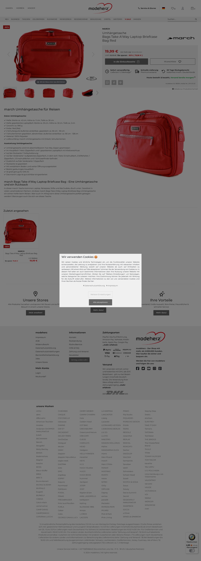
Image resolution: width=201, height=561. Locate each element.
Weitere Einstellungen (101, 294)
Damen (9, 8)
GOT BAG (84, 425)
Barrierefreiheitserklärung (47, 355)
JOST (82, 489)
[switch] (192, 550)
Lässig (104, 418)
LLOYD (104, 436)
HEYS (82, 461)
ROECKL (127, 443)
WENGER (149, 501)
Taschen (26, 19)
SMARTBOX (128, 506)
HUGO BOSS (85, 475)
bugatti (39, 492)
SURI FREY (149, 422)
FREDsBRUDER (65, 500)
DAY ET (61, 429)
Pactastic (105, 503)
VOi (146, 494)
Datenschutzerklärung (46, 348)
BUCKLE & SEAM (43, 485)
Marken (137, 19)
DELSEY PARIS (64, 436)
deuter (61, 446)
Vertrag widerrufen (79, 360)
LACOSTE (84, 517)
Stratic (147, 414)
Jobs (38, 358)
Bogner (39, 460)
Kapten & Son (86, 493)
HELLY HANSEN (87, 453)
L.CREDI (83, 514)
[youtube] (150, 369)
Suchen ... (172, 19)
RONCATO (127, 446)
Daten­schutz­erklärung (95, 286)
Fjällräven (62, 489)
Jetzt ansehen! (35, 312)
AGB (38, 341)
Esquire (61, 482)
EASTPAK (62, 464)
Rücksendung (75, 341)
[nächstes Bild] (93, 54)
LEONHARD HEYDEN (111, 425)
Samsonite (128, 461)
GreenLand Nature (88, 432)
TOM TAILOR (150, 460)
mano (104, 453)
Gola (82, 418)
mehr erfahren (110, 345)
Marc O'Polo (106, 464)
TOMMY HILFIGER (153, 456)
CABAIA (39, 499)
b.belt (38, 435)
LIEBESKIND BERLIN (110, 429)
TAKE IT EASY (150, 425)
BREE (38, 474)
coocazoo (62, 422)
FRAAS (61, 496)
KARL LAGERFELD (88, 496)
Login (38, 373)
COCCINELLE (64, 418)
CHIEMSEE (63, 411)
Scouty (126, 489)
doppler (61, 453)
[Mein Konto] (183, 8)
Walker (148, 498)
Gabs (60, 514)
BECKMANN (41, 438)
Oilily (103, 485)
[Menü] (196, 534)
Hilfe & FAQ (74, 348)
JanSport (84, 482)
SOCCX (126, 509)
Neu (7, 19)
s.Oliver (126, 513)
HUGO (82, 471)
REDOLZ (127, 432)
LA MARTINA (107, 411)
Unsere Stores (42, 362)
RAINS (126, 429)
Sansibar (127, 464)
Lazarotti (105, 422)
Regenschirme (81, 19)
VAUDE (148, 487)
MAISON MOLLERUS (110, 443)
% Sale (128, 19)
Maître (104, 446)
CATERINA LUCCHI (44, 517)
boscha (39, 463)
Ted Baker (149, 436)
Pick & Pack (106, 514)
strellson (148, 418)
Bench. (39, 442)
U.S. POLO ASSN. (152, 470)
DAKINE (61, 425)
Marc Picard (106, 457)
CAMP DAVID (42, 509)
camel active (42, 506)
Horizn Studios (86, 468)
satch (125, 468)
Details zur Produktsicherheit (186, 89)
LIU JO (104, 432)
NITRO (104, 482)
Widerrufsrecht (42, 344)
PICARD (104, 510)
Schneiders (128, 471)
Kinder (31, 8)
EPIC (60, 471)
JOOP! (82, 485)
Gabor (60, 510)
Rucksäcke (52, 19)
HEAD (82, 446)
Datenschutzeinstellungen (48, 351)
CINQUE (61, 414)
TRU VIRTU (149, 467)
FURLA (61, 507)
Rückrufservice (75, 344)
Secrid (126, 496)
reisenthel (127, 436)
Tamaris (148, 429)
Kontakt (72, 337)
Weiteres (117, 19)
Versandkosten (137, 52)
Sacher (126, 450)
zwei (147, 508)
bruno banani (42, 481)
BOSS (38, 467)
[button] (172, 61)
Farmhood (62, 485)
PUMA (126, 425)
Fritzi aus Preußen (66, 503)
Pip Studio (127, 414)
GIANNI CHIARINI (87, 414)
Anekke (39, 425)
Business (15, 19)
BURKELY (40, 495)
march (106, 28)
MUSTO (104, 475)
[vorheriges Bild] (9, 54)
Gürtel (107, 19)
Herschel (84, 457)
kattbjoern (84, 500)
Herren (20, 8)
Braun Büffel (41, 470)
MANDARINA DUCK (110, 450)
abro (38, 414)
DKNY (60, 450)
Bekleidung (95, 19)
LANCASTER (106, 414)
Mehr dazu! (98, 310)
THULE (148, 449)
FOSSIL (61, 493)
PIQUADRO (128, 418)
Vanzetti (148, 484)
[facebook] (139, 369)
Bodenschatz (42, 456)
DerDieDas (63, 439)
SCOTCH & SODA (130, 482)
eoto (60, 468)
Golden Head (86, 422)
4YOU (38, 411)
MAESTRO (105, 439)
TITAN (147, 453)
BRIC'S (39, 478)
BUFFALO (40, 488)
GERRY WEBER (86, 411)
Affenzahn (40, 418)
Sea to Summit (129, 493)
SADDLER (127, 453)
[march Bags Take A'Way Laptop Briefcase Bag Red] (10, 93)
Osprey (104, 493)
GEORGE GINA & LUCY (68, 517)
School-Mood (129, 475)
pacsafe (104, 500)
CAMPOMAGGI (42, 513)
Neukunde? (41, 376)
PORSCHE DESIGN (131, 422)
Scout (125, 485)
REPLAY (126, 439)
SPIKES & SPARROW (132, 517)
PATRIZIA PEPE (108, 507)
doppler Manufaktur (67, 457)
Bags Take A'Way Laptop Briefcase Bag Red (21, 253)
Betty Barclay (42, 449)
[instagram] (155, 369)
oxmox (104, 496)
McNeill (104, 468)
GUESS (83, 439)
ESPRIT (61, 478)
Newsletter (74, 355)
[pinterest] (161, 369)
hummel (84, 478)
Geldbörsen (38, 19)
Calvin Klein (41, 502)
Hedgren (84, 450)
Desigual (62, 443)
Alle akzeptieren (100, 302)
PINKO (126, 411)
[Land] (163, 8)
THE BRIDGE (150, 439)
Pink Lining (106, 517)
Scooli (125, 478)
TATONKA (149, 432)
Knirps (82, 510)
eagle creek (63, 461)
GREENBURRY (86, 429)
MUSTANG (106, 471)
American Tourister (44, 422)
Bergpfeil (40, 446)
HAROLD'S (84, 443)
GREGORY (84, 436)
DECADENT (63, 432)
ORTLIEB (105, 489)
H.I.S (82, 464)
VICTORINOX (150, 491)
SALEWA (127, 457)
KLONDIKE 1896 (87, 507)
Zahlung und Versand (78, 351)
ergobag (62, 475)
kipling (83, 503)
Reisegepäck (65, 19)
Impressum (41, 337)
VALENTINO (150, 480)
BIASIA (39, 453)
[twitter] (144, 369)
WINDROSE (150, 505)
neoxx (104, 478)
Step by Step (150, 411)
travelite (148, 463)
